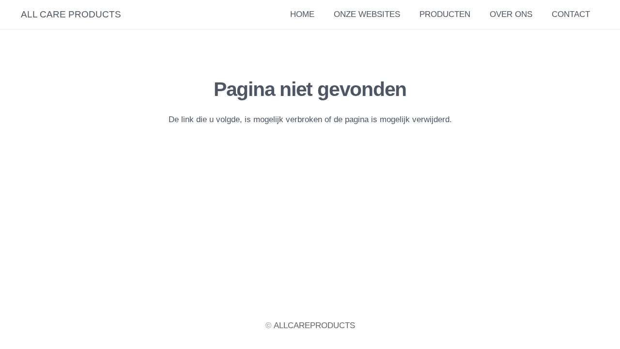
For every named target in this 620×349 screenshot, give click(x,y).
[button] (538, 14)
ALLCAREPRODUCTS (314, 325)
